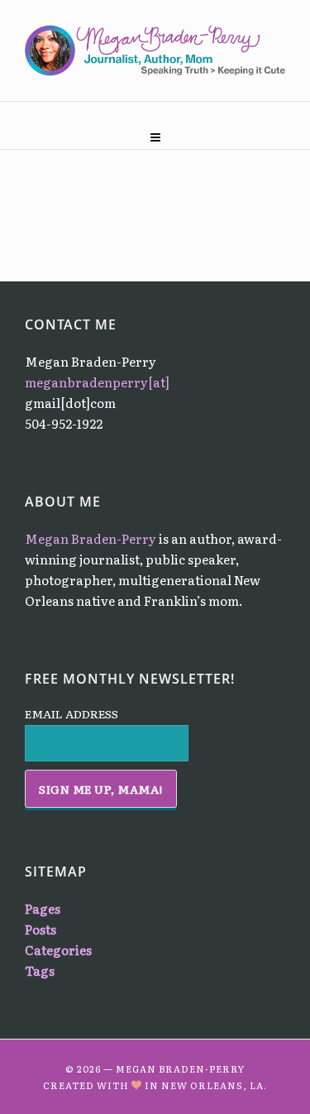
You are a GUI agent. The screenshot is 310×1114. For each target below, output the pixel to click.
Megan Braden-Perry (90, 538)
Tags (40, 970)
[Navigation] (155, 131)
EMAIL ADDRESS (71, 713)
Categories (58, 949)
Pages (42, 908)
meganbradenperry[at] (97, 381)
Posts (40, 929)
